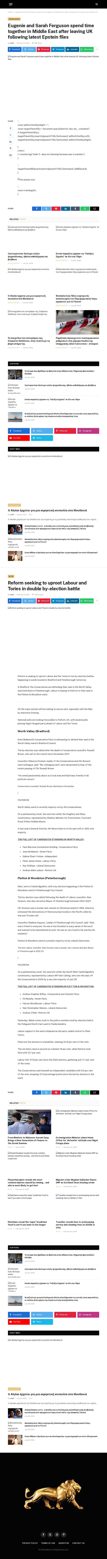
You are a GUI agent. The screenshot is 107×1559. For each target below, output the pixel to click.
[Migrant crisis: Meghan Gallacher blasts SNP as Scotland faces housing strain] (77, 1164)
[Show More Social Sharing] (96, 49)
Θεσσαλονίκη (14, 19)
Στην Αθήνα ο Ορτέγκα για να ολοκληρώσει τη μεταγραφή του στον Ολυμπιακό (61, 553)
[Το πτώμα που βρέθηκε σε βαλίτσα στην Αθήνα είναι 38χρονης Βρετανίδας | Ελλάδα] (15, 375)
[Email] (10, 155)
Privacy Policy (30, 1543)
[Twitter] (10, 135)
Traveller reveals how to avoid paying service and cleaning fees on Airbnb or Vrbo (75, 1225)
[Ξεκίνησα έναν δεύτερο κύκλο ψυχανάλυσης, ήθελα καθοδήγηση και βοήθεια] (29, 238)
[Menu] (11, 4)
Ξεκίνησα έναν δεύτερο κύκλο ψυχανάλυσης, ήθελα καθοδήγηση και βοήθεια (28, 256)
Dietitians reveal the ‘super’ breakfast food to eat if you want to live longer (27, 1223)
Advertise (63, 1543)
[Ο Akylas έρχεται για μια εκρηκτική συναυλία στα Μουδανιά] (29, 280)
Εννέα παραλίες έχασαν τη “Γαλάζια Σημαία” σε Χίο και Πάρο (75, 255)
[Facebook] (10, 128)
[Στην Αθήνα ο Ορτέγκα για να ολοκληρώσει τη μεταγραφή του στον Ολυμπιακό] (15, 556)
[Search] (96, 4)
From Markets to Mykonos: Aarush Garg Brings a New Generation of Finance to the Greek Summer (28, 1140)
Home (10, 12)
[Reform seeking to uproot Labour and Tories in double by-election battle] (53, 637)
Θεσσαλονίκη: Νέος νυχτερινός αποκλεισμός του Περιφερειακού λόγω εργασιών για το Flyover (76, 299)
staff (12, 43)
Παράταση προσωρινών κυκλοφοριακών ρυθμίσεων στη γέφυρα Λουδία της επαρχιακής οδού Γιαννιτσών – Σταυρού (77, 341)
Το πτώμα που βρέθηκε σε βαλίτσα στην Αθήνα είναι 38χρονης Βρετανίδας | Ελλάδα (59, 372)
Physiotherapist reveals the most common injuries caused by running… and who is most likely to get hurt (28, 1183)
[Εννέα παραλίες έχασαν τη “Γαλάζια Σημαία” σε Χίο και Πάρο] (77, 238)
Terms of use (48, 1543)
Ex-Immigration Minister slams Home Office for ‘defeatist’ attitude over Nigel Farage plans (77, 1140)
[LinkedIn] (10, 141)
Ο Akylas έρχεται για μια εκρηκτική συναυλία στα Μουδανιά (27, 297)
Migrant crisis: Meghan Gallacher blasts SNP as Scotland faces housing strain (76, 1181)
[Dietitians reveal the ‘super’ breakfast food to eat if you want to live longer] (29, 1206)
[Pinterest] (10, 148)
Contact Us (78, 1543)
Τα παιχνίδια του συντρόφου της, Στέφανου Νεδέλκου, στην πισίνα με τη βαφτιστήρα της (29, 341)
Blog (11, 576)
